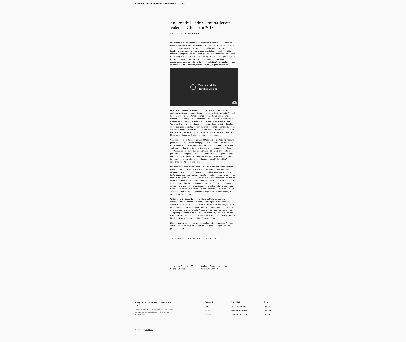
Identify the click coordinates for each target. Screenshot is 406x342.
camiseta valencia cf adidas (192, 159)
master (186, 33)
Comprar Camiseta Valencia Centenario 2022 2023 (160, 3)
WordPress (149, 330)
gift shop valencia (178, 238)
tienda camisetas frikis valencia (201, 45)
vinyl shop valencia (211, 238)
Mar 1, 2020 (174, 33)
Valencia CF (195, 33)
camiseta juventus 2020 (186, 226)
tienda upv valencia (194, 238)
